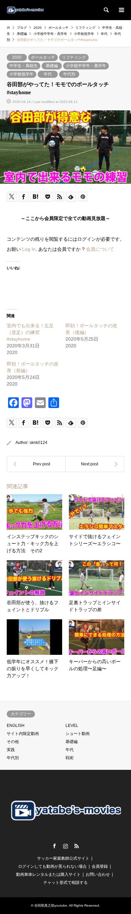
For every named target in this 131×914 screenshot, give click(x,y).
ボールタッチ (43, 57)
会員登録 (100, 866)
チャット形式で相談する (65, 882)
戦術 (70, 757)
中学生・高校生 (23, 65)
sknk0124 (38, 442)
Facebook (54, 846)
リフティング (74, 57)
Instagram (65, 846)
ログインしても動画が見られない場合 (52, 866)
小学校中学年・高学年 (86, 65)
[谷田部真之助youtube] (25, 10)
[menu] (121, 10)
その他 (13, 741)
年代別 (69, 74)
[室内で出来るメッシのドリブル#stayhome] (95, 464)
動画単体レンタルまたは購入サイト (48, 874)
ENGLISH (16, 725)
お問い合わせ (98, 874)
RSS (76, 846)
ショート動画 (78, 733)
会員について (100, 249)
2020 (16, 57)
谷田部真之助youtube (50, 905)
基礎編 (52, 65)
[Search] (106, 10)
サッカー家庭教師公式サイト (63, 858)
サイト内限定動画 (23, 733)
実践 (11, 749)
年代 (48, 74)
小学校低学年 (21, 74)
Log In (29, 249)
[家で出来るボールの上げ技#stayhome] (36, 464)
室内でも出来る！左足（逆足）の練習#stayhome (30, 332)
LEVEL (72, 725)
